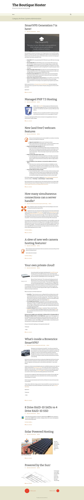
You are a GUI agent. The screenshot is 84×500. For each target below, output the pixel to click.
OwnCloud (29, 309)
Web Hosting (45, 203)
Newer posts (54, 490)
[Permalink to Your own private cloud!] (25, 267)
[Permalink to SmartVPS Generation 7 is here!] (25, 31)
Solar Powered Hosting (39, 431)
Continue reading (29, 230)
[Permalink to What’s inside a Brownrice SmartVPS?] (25, 345)
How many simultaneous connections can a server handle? (40, 197)
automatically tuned (38, 367)
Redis (44, 370)
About (13, 14)
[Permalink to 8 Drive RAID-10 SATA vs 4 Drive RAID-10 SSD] (25, 413)
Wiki (56, 309)
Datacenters (30, 345)
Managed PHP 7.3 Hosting (41, 99)
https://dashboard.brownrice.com (51, 177)
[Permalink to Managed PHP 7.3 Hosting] (25, 101)
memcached (38, 370)
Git (42, 308)
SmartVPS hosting (54, 272)
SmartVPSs (41, 105)
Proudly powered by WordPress (42, 497)
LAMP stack (39, 212)
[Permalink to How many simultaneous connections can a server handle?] (25, 203)
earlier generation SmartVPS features (41, 84)
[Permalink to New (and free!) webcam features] (25, 134)
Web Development (39, 203)
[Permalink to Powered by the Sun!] (25, 467)
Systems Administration (32, 31)
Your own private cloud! (40, 265)
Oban (39, 31)
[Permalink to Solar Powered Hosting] (25, 434)
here (48, 299)
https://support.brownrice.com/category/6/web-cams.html (36, 184)
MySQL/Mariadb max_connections (36, 213)
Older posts (31, 491)
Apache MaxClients (53, 212)
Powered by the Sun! (38, 465)
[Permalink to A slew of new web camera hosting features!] (25, 245)
